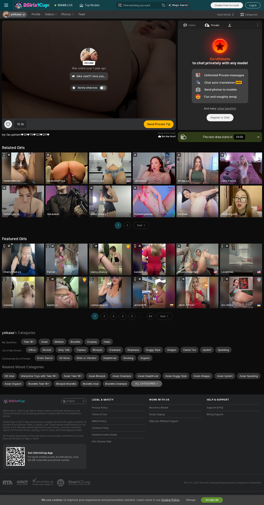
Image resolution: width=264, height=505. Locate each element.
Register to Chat (220, 117)
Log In (252, 5)
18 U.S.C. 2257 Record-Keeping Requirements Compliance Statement (222, 482)
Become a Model (158, 407)
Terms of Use (99, 414)
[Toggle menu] (6, 5)
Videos (51, 14)
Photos (67, 14)
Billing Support (215, 414)
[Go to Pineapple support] (61, 482)
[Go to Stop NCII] (79, 482)
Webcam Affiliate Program (163, 421)
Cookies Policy (100, 428)
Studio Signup (157, 414)
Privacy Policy (100, 407)
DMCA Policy (99, 421)
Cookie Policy (170, 500)
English (71, 401)
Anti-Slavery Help (101, 441)
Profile (36, 14)
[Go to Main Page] (31, 5)
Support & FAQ (215, 407)
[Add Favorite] (8, 124)
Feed (81, 14)
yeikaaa (8, 333)
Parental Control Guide (104, 434)
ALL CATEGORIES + (146, 383)
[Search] (163, 5)
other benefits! (226, 108)
